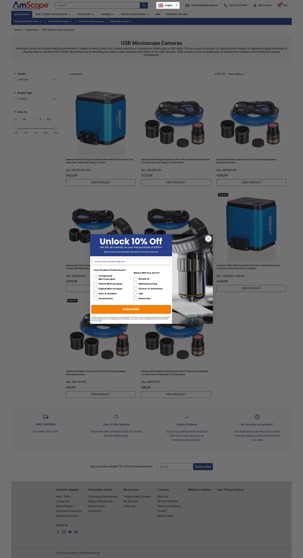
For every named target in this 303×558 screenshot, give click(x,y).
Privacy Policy (97, 320)
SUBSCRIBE (131, 309)
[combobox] (168, 5)
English (168, 5)
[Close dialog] (208, 239)
